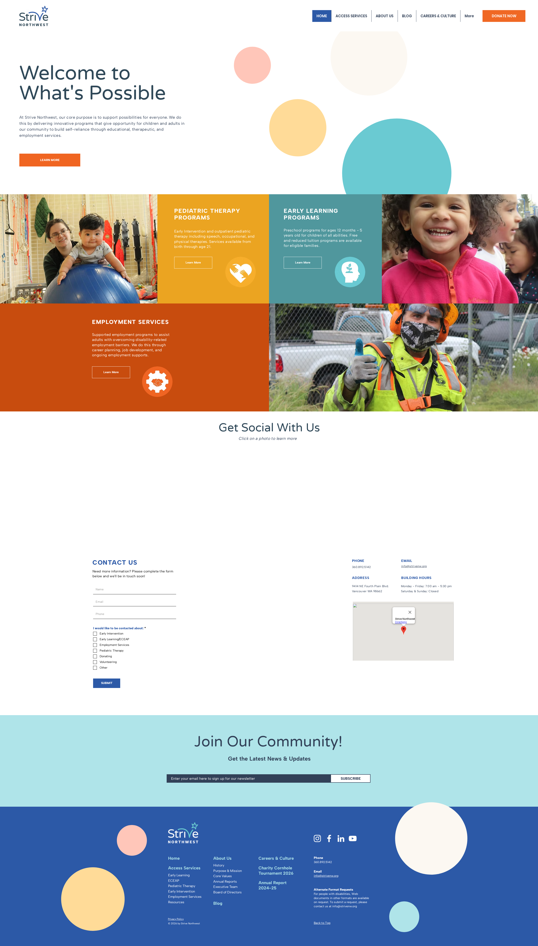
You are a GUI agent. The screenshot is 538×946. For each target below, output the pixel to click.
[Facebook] (329, 838)
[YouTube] (352, 838)
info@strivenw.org (344, 906)
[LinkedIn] (341, 838)
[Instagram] (317, 838)
